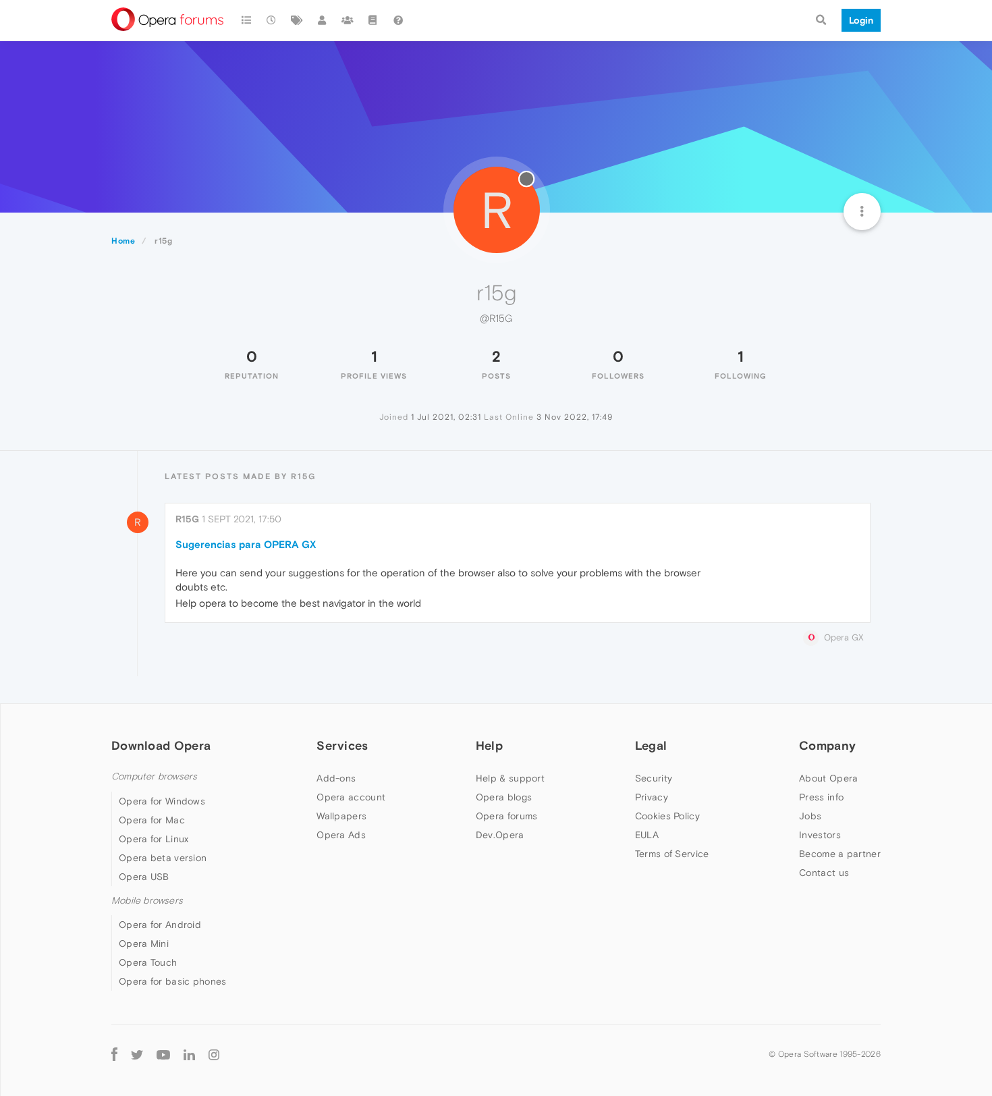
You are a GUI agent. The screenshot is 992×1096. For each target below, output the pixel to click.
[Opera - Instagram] (214, 1054)
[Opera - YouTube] (163, 1054)
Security (653, 778)
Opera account (350, 797)
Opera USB (144, 876)
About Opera (828, 778)
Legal (651, 745)
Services (342, 745)
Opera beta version (162, 857)
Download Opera (161, 745)
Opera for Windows (162, 801)
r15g (187, 519)
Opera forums (507, 816)
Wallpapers (341, 816)
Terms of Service (672, 853)
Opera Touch (148, 962)
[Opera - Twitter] (137, 1054)
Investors (820, 834)
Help (489, 745)
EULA (647, 834)
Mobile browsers (147, 900)
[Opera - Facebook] (114, 1053)
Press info (821, 797)
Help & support (510, 778)
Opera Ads (341, 834)
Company (827, 745)
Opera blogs (504, 797)
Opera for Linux (154, 838)
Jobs (810, 816)
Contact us (824, 872)
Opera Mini (144, 943)
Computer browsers (154, 776)
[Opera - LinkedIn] (189, 1054)
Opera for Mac (152, 820)
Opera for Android (160, 924)
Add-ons (336, 778)
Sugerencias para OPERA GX (245, 544)
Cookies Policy (667, 816)
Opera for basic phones (173, 981)
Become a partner (840, 853)
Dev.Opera (500, 834)
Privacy (651, 797)
